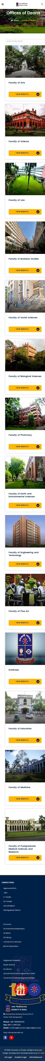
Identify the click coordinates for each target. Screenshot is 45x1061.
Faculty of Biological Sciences (25, 376)
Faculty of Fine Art (19, 611)
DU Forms (7, 924)
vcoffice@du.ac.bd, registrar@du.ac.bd (22, 1028)
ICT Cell (41, 1053)
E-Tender (7, 897)
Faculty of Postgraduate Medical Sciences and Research (22, 849)
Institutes (14, 669)
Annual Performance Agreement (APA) (19, 973)
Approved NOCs (9, 888)
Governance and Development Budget (19, 978)
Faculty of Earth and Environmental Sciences (22, 495)
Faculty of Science (19, 141)
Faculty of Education (20, 728)
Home (16, 20)
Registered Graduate (11, 960)
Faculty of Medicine (19, 787)
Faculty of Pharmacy (20, 434)
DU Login (8, 1057)
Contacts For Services (12, 942)
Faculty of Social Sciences (23, 317)
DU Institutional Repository (14, 929)
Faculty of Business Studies (24, 258)
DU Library (7, 937)
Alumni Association (10, 946)
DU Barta (6, 933)
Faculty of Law (17, 200)
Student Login (21, 1057)
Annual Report (9, 906)
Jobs (5, 893)
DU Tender (7, 901)
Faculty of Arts (17, 82)
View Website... (23, 94)
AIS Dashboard (35, 1057)
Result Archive (9, 965)
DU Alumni (7, 969)
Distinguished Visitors (11, 910)
